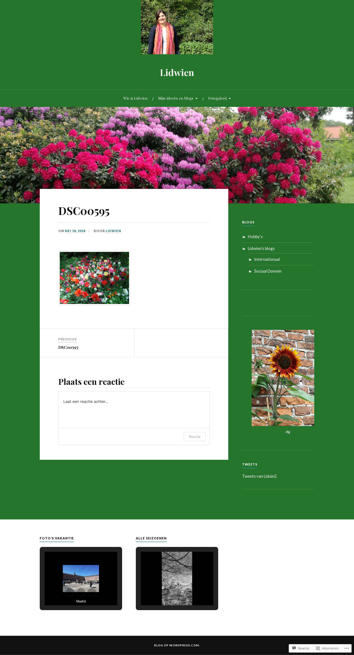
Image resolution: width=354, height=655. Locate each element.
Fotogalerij (217, 98)
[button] (70, 592)
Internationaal (267, 259)
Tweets (249, 464)
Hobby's (255, 236)
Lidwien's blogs (261, 248)
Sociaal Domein (268, 271)
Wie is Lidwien (135, 98)
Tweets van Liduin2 (259, 476)
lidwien (113, 231)
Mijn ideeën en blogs (175, 98)
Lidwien (177, 72)
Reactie (195, 436)
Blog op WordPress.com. (177, 645)
